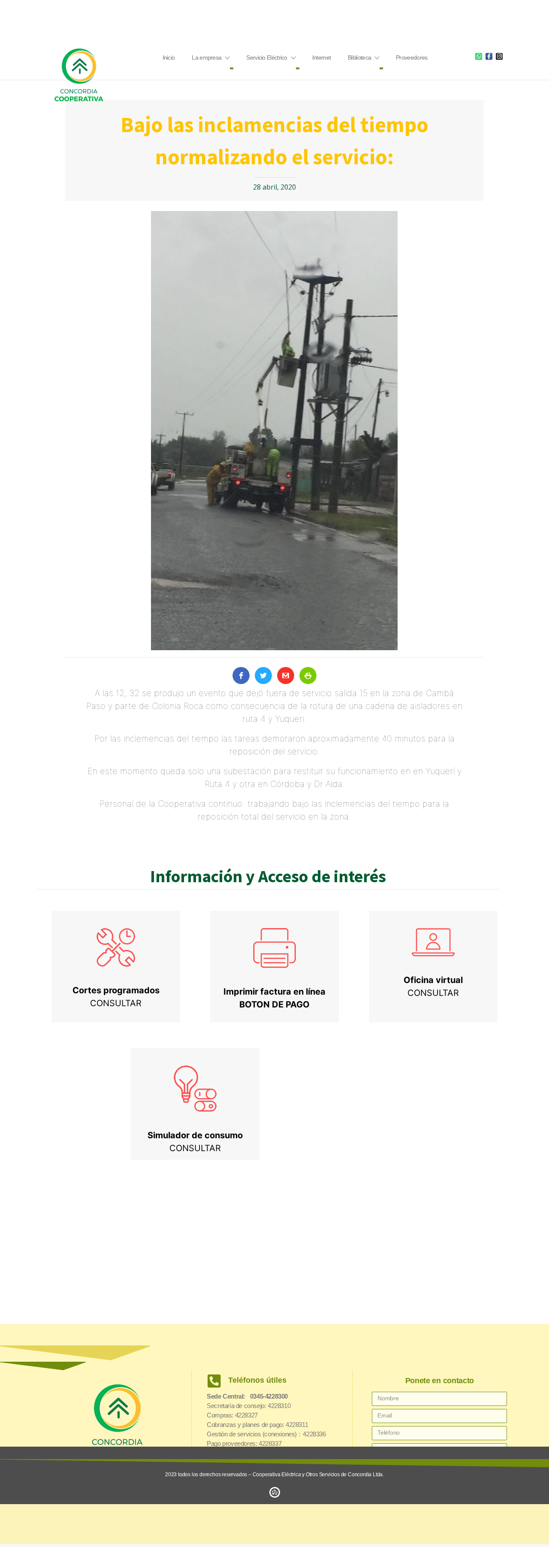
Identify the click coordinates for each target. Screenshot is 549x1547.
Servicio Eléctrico (266, 57)
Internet (321, 57)
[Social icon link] (478, 56)
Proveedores (411, 57)
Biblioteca (359, 57)
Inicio (169, 57)
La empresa (206, 57)
